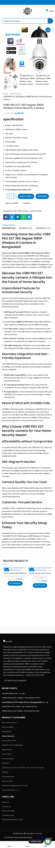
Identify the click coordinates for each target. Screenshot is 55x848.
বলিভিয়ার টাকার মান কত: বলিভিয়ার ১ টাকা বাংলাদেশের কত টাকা (20, 711)
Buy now (42, 196)
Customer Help (8, 815)
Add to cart (26, 196)
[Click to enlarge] (7, 69)
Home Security (16, 94)
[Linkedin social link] (29, 2)
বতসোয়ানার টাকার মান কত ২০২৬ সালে (13, 693)
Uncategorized (8, 776)
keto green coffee (9, 740)
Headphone (22, 576)
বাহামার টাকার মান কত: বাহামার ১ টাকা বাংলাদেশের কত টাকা (19, 706)
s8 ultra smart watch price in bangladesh (40, 574)
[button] (6, 217)
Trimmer (5, 772)
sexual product (8, 758)
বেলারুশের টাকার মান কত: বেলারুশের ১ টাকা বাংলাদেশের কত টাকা (21, 698)
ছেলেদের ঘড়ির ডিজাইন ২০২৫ (40, 578)
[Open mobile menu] (3, 11)
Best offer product (21, 211)
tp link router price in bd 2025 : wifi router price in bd (22, 767)
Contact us (6, 806)
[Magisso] (41, 629)
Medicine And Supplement (12, 745)
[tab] (8, 228)
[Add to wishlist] (23, 570)
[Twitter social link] (26, 2)
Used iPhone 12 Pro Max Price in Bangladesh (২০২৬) (25, 702)
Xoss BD (23, 833)
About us (5, 802)
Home (5, 94)
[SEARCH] (50, 21)
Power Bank (7, 754)
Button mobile (7, 727)
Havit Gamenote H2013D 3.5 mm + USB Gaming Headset (15, 574)
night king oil (7, 749)
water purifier (7, 781)
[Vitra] (14, 629)
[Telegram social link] (32, 2)
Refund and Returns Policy (12, 819)
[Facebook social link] (22, 2)
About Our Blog (8, 811)
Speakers (5, 763)
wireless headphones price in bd (15, 785)
